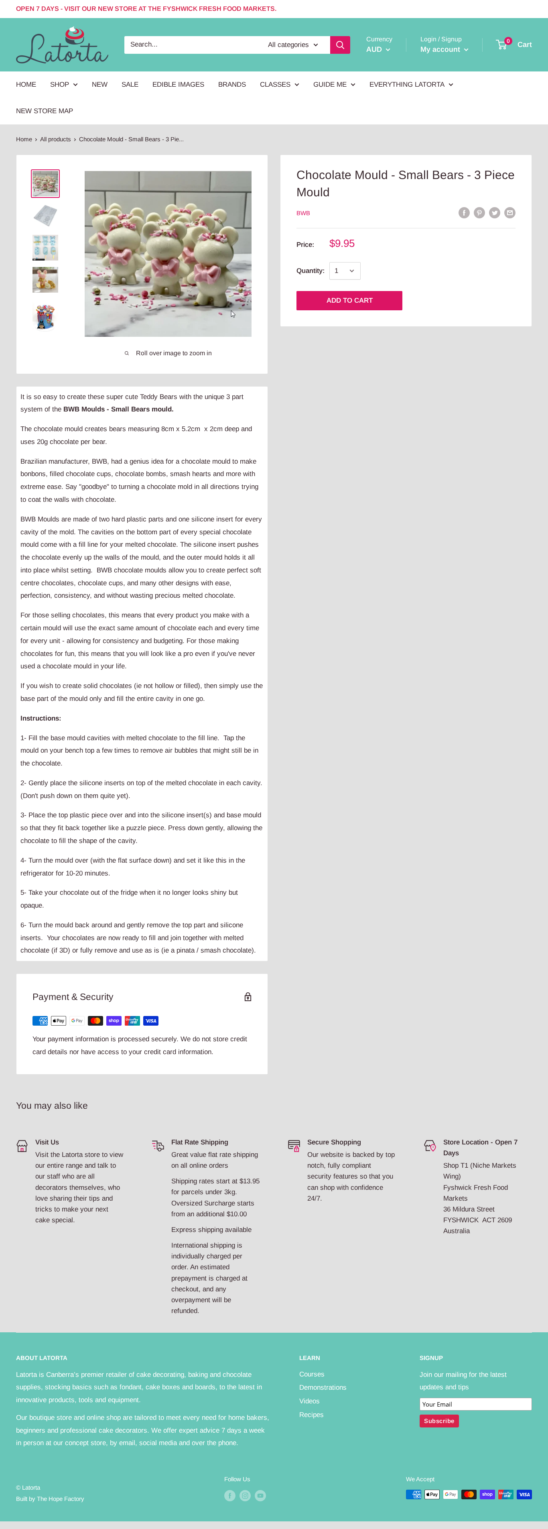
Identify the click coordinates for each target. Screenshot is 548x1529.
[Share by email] (510, 212)
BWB (303, 213)
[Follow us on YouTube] (260, 1495)
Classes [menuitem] (275, 84)
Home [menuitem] (26, 84)
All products (55, 139)
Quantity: (310, 271)
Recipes (311, 1415)
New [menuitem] (100, 84)
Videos (309, 1401)
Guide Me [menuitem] (330, 84)
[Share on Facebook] (464, 212)
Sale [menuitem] (130, 84)
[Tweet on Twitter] (494, 212)
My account (441, 49)
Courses (312, 1374)
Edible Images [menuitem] (178, 84)
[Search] (340, 44)
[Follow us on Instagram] (245, 1495)
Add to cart (350, 300)
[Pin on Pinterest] (479, 212)
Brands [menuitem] (232, 84)
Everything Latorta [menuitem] (406, 84)
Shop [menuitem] (59, 84)
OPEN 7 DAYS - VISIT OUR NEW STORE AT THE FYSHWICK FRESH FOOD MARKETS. (146, 8)
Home (24, 139)
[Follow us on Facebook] (229, 1495)
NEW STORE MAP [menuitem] (44, 111)
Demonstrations (323, 1387)
